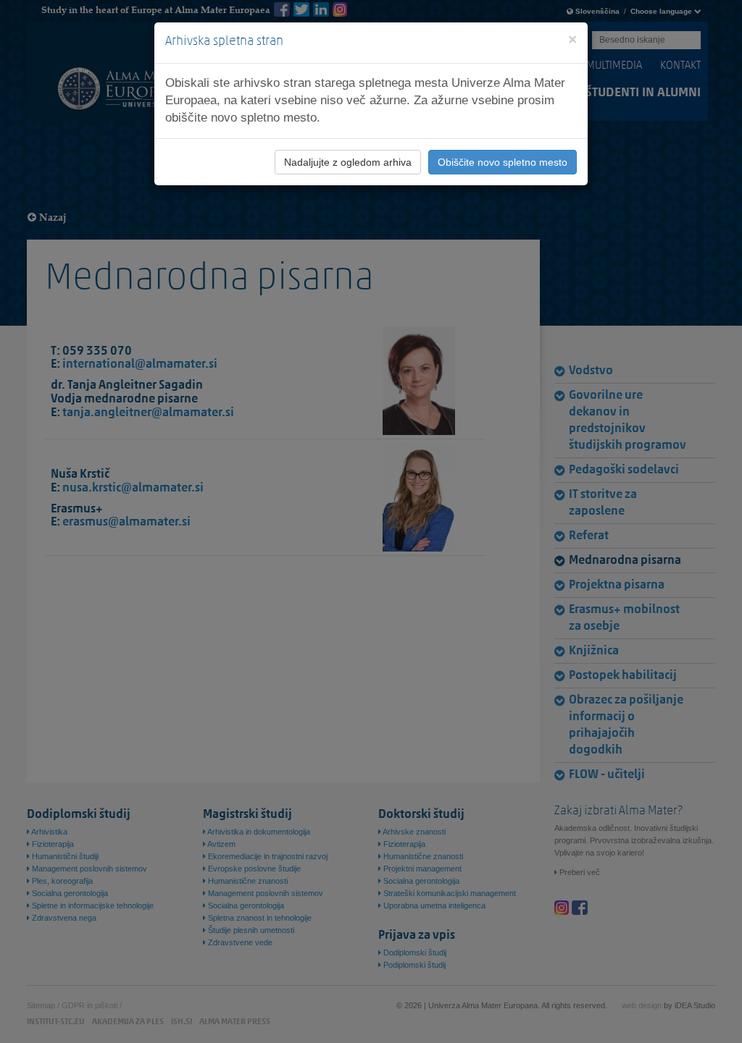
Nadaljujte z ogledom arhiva (348, 162)
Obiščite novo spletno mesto (502, 162)
